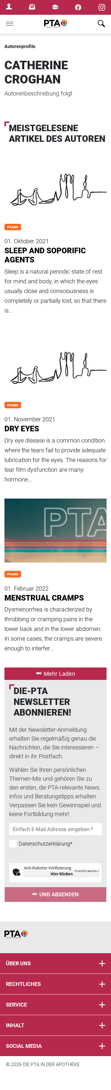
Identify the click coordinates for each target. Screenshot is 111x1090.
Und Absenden (59, 894)
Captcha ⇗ (87, 870)
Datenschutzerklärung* (46, 844)
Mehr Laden (59, 673)
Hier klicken (62, 874)
